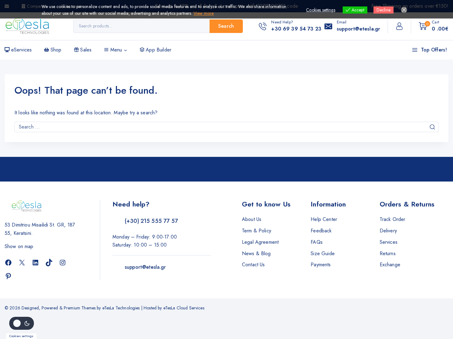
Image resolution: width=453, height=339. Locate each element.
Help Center (324, 219)
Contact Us (253, 264)
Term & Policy (256, 230)
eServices (21, 49)
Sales (86, 49)
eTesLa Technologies (121, 308)
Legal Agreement (260, 242)
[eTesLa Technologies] (28, 26)
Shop (56, 49)
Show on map (19, 246)
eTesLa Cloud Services (183, 308)
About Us (251, 219)
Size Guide (323, 253)
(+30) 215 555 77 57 (151, 221)
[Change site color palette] (21, 323)
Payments (321, 264)
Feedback (321, 230)
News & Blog (256, 253)
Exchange (390, 264)
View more (204, 13)
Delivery (388, 230)
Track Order (393, 219)
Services (389, 242)
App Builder (158, 49)
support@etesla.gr (145, 267)
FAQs (317, 242)
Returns (388, 253)
